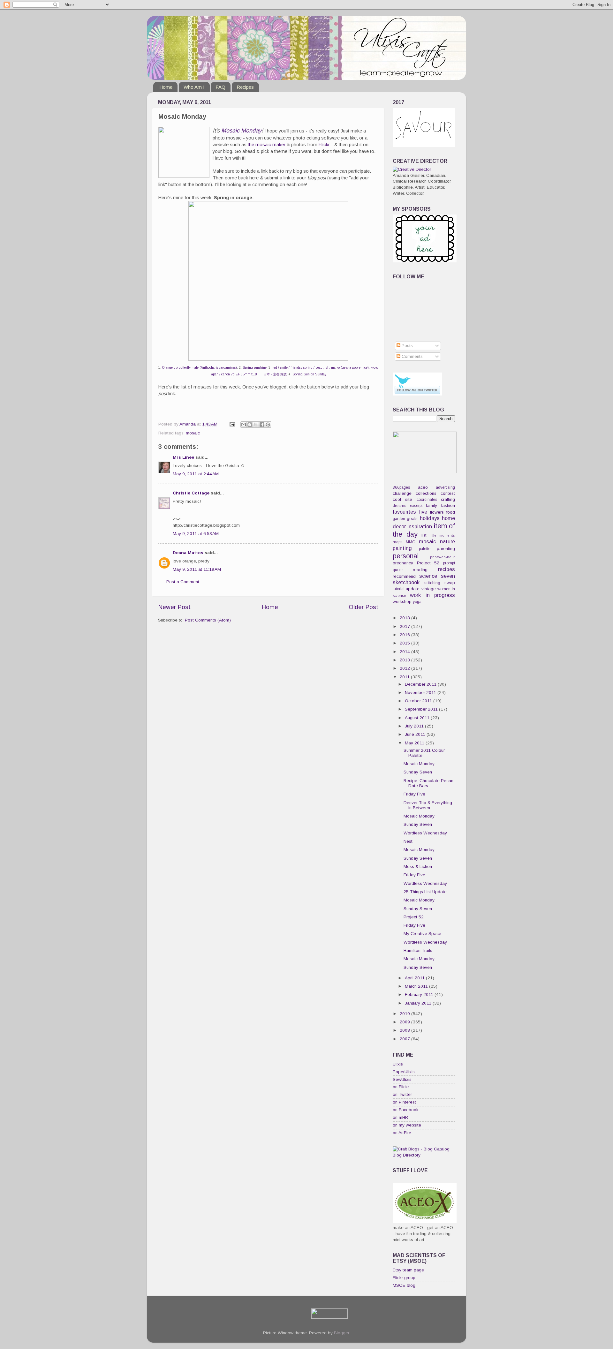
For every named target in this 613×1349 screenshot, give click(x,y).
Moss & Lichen (418, 866)
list (423, 535)
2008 (405, 1030)
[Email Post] (232, 424)
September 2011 (422, 709)
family (431, 505)
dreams (399, 505)
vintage (428, 588)
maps (397, 542)
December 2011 (421, 684)
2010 (405, 1013)
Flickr (324, 144)
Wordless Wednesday (425, 833)
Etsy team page (408, 1270)
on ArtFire (402, 1132)
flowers (437, 512)
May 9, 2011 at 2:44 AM (196, 473)
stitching (432, 582)
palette (424, 548)
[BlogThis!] (249, 424)
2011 (405, 676)
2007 (405, 1038)
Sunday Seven (418, 772)
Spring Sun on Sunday (309, 374)
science (428, 576)
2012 (405, 668)
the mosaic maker (266, 144)
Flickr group (404, 1277)
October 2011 (419, 700)
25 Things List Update (425, 891)
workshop (402, 601)
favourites (404, 512)
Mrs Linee (183, 457)
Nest (408, 841)
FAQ (220, 87)
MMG (410, 542)
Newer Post (174, 607)
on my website (407, 1125)
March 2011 (417, 986)
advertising (445, 487)
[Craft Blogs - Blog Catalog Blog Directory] (424, 1155)
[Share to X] (256, 424)
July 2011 (415, 726)
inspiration (419, 526)
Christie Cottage (191, 493)
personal (406, 556)
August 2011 (418, 717)
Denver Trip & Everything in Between (428, 805)
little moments (442, 535)
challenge (402, 493)
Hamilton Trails (418, 950)
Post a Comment (182, 581)
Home (165, 87)
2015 (405, 643)
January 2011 (419, 1003)
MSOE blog (404, 1285)
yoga (417, 601)
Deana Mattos (188, 552)
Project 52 (428, 563)
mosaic (193, 433)
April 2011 (415, 978)
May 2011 (415, 743)
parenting (446, 548)
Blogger (341, 1332)
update (413, 588)
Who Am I (194, 87)
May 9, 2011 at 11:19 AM (197, 569)
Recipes (245, 87)
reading (420, 569)
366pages (401, 487)
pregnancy (403, 563)
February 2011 (420, 994)
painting (402, 548)
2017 (405, 626)
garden (399, 518)
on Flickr (401, 1086)
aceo (423, 487)
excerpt (416, 505)
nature (447, 541)
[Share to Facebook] (262, 424)
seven (448, 576)
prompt (449, 563)
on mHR (400, 1117)
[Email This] (243, 424)
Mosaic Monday (241, 130)
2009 (405, 1022)
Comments (411, 356)
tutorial (399, 589)
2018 (405, 617)
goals (412, 518)
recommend (404, 576)
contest (448, 493)
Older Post (363, 607)
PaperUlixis (404, 1071)
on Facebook (406, 1109)
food (450, 512)
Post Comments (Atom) (208, 620)
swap (449, 582)
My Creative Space (422, 933)
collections (426, 493)
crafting (448, 499)
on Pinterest (404, 1102)
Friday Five (414, 794)
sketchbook (406, 582)
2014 (405, 651)
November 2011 (421, 692)
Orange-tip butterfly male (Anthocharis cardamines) (199, 367)
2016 (405, 634)
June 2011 (416, 734)
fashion (448, 505)
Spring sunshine (255, 367)
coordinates (427, 499)
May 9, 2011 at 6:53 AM (196, 533)
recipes (446, 569)
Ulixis (398, 1064)
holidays (430, 518)
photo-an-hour (442, 557)
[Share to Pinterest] (268, 424)
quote (398, 570)
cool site (402, 499)
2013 (405, 660)
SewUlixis (402, 1079)
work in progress (432, 595)
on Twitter (402, 1094)
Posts (406, 345)
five (423, 512)
